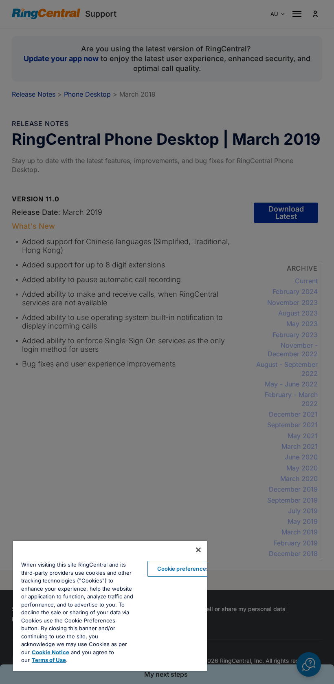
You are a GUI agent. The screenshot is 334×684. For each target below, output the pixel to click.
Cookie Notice (50, 652)
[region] (110, 606)
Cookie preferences (183, 568)
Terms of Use (49, 660)
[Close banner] (198, 549)
